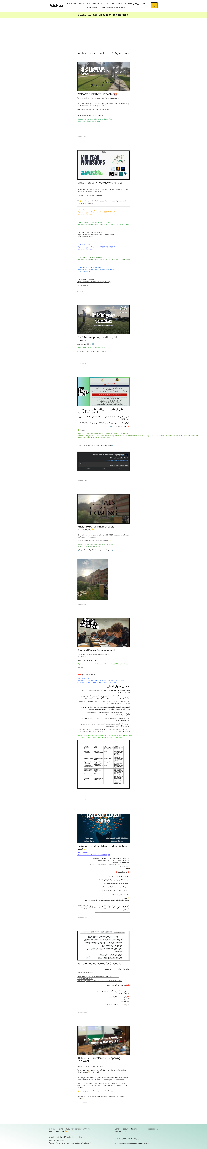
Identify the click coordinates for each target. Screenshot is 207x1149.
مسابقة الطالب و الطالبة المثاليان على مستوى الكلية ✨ (102, 847)
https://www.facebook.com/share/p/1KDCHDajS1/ (93, 855)
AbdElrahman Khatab (76, 1137)
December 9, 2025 (82, 917)
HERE (124, 1131)
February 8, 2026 (81, 136)
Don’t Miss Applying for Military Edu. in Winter (98, 338)
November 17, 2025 (82, 1103)
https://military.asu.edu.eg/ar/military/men (91, 347)
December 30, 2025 (82, 480)
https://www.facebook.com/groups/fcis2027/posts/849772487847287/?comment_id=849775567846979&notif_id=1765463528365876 (101, 681)
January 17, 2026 (81, 363)
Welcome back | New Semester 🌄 (97, 93)
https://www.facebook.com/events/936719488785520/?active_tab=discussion (103, 224)
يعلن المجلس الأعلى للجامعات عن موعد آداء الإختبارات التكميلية (100, 411)
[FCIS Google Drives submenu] (101, 3)
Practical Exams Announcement (96, 650)
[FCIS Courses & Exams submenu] (83, 3)
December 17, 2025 (82, 604)
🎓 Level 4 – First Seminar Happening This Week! (98, 1059)
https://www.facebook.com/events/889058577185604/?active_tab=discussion (103, 259)
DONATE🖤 (154, 5)
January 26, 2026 (81, 291)
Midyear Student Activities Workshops (100, 182)
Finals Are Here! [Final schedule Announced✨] (95, 528)
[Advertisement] (103, 34)
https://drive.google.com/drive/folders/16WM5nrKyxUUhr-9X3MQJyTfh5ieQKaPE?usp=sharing (96, 545)
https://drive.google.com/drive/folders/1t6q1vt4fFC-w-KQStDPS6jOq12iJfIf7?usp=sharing (95, 120)
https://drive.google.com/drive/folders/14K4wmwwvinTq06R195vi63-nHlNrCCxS (103, 664)
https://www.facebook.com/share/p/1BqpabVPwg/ (94, 282)
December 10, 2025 (82, 800)
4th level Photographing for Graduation (100, 963)
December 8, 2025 (82, 1012)
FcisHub (56, 5)
